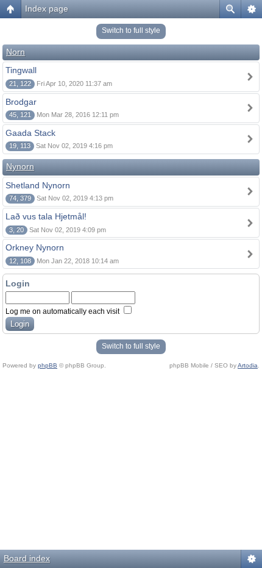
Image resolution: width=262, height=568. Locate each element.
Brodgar (21, 102)
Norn (15, 52)
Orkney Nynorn (34, 247)
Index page (46, 8)
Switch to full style (131, 30)
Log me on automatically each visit (63, 311)
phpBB (47, 365)
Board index (27, 558)
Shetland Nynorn (37, 185)
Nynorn (20, 166)
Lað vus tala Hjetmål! (46, 216)
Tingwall (21, 70)
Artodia (248, 365)
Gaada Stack (30, 133)
